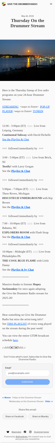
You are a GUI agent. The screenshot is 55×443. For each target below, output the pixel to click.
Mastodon (16, 432)
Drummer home (41, 432)
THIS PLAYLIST (17, 323)
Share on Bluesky (40, 416)
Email (8, 368)
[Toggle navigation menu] (51, 4)
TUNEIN (38, 111)
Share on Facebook (15, 416)
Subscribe (27, 382)
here (15, 340)
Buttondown (22, 436)
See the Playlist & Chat (15, 139)
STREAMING (10, 106)
